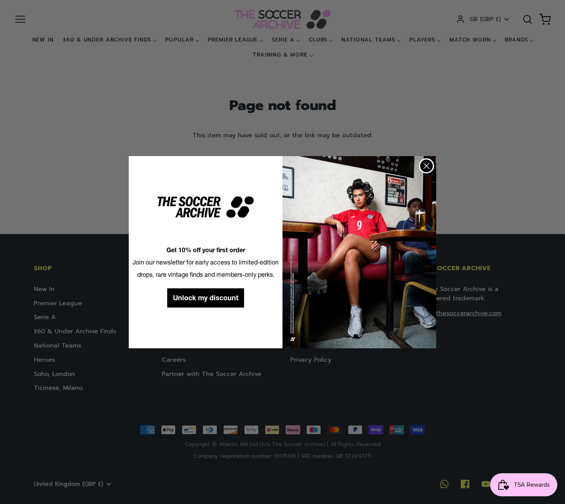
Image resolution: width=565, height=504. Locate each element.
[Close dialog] (426, 166)
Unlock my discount (205, 297)
